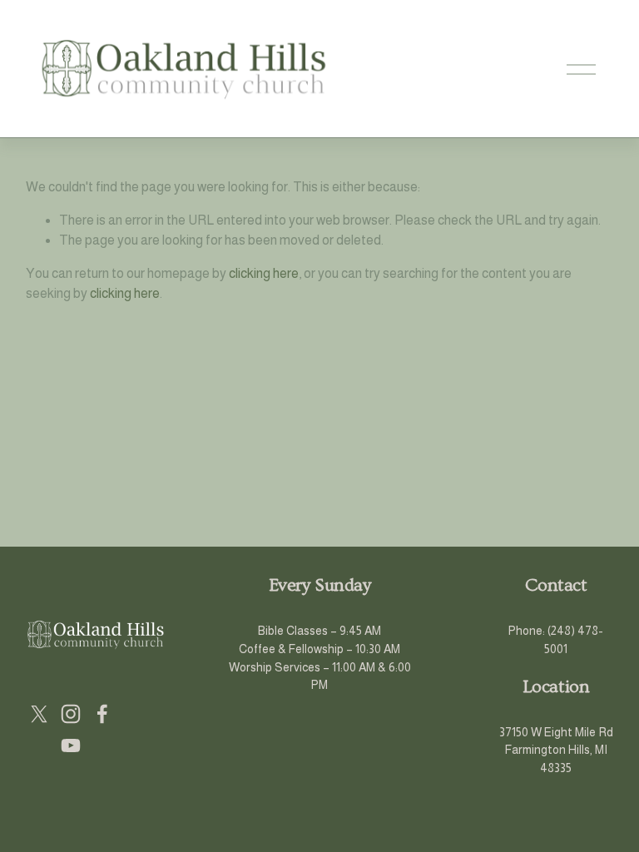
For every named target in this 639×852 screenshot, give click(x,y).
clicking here (264, 273)
